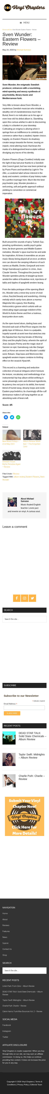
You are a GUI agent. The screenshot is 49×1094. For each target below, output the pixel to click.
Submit (5, 943)
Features (6, 931)
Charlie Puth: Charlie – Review (14, 1006)
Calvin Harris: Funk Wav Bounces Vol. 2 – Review (22, 1011)
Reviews (5, 925)
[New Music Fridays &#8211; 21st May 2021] (11, 435)
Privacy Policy (23, 1085)
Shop (4, 955)
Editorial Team (36, 1085)
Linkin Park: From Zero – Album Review (18, 986)
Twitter (5, 1037)
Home (4, 29)
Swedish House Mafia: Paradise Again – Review (11, 464)
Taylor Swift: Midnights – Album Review (18, 1000)
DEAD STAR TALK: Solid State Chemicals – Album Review (32, 736)
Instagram (6, 1031)
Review (16, 474)
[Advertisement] (24, 652)
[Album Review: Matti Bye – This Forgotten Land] (32, 435)
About (4, 919)
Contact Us (7, 949)
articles (9, 29)
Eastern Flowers (32, 477)
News (4, 937)
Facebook (6, 1025)
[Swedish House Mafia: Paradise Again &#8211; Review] (11, 455)
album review (19, 477)
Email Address (10, 704)
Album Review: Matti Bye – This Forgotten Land (31, 444)
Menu (26, 22)
